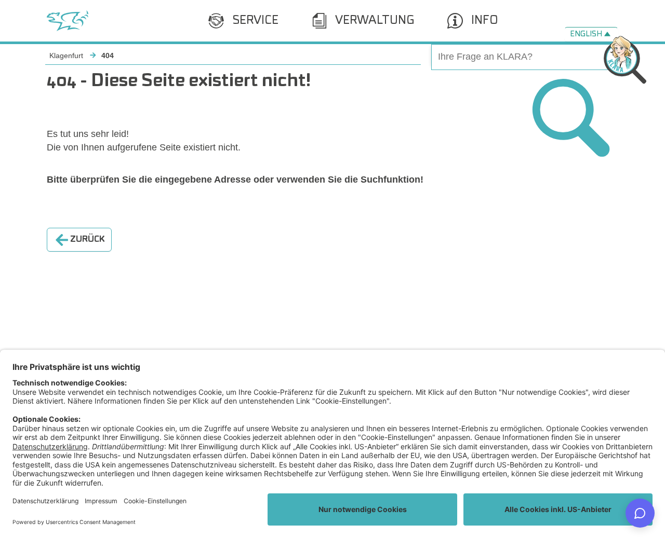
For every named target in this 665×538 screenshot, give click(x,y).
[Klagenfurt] (67, 21)
